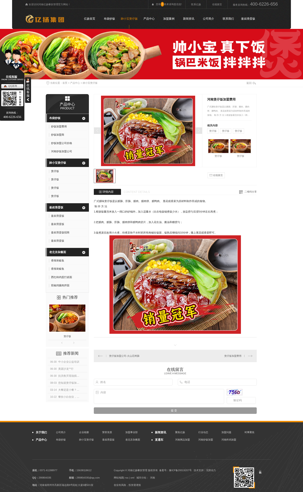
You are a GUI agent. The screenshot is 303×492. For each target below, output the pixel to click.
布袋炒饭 (109, 18)
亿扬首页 (89, 18)
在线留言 (217, 4)
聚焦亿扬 (180, 432)
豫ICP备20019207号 (180, 470)
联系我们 (228, 18)
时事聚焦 (249, 432)
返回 (249, 82)
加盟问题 (226, 432)
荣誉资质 (107, 432)
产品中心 (149, 18)
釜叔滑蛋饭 (248, 18)
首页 (64, 82)
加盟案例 (168, 18)
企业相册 (84, 432)
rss (126, 477)
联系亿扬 (196, 4)
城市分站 (141, 477)
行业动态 (203, 432)
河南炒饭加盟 (205, 439)
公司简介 (208, 18)
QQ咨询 (12, 85)
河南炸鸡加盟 (228, 439)
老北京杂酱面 (57, 252)
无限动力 (211, 470)
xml (132, 477)
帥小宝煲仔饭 (129, 18)
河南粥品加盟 (182, 439)
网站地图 (119, 477)
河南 (152, 477)
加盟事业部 (131, 432)
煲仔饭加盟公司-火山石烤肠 (124, 355)
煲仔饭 (67, 336)
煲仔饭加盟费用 (232, 355)
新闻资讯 (188, 18)
